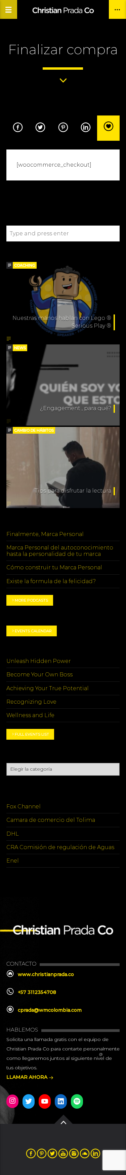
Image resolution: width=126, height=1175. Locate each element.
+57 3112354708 (37, 992)
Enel (12, 861)
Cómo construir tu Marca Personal (54, 567)
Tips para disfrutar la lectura (73, 491)
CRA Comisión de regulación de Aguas (60, 847)
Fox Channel (23, 806)
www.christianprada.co (46, 974)
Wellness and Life (30, 715)
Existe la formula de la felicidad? (51, 581)
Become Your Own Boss (39, 674)
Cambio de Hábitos (34, 430)
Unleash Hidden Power (38, 661)
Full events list (32, 734)
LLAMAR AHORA (27, 1077)
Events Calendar (33, 631)
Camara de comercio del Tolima (50, 820)
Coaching (24, 265)
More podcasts (31, 600)
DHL (12, 834)
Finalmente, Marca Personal (45, 534)
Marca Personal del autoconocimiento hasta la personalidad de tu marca (59, 550)
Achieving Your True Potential (47, 688)
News (20, 347)
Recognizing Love (31, 702)
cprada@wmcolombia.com (50, 1010)
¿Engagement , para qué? (75, 408)
